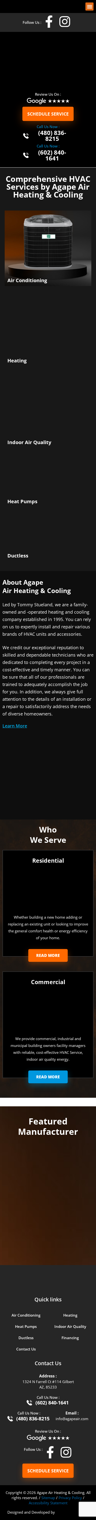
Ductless (25, 1337)
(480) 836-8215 (52, 136)
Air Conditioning (26, 1315)
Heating (70, 1315)
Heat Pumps (26, 1326)
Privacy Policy (70, 1497)
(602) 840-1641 (52, 155)
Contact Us (26, 1349)
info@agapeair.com (72, 1418)
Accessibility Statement (48, 1502)
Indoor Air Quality (70, 1326)
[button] (89, 6)
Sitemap (48, 1497)
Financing (70, 1337)
